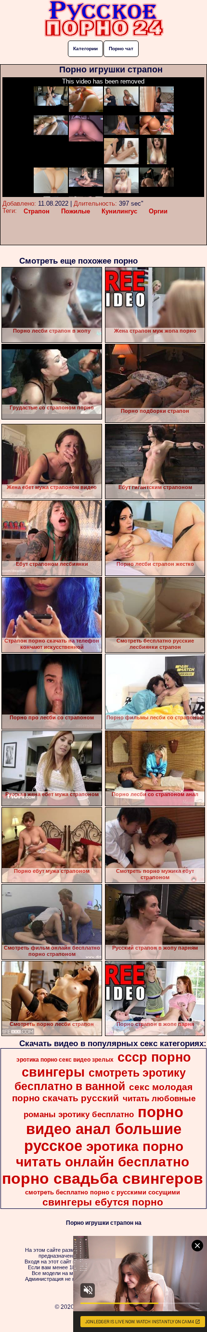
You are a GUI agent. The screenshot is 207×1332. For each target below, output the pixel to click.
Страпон (37, 211)
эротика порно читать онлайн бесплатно (102, 1154)
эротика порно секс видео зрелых (65, 1059)
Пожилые (75, 211)
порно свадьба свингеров (102, 1178)
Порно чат (121, 48)
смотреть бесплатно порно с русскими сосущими (102, 1192)
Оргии (158, 211)
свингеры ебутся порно (102, 1202)
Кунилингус (119, 211)
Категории (85, 48)
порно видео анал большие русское (104, 1129)
